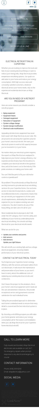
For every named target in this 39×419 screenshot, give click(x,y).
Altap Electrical (19, 19)
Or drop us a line (19, 46)
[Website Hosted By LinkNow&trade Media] (12, 402)
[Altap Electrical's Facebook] (28, 3)
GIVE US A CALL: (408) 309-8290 (19, 37)
